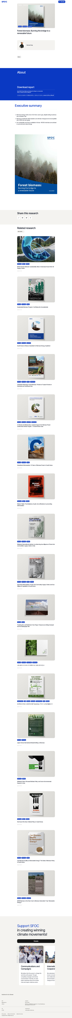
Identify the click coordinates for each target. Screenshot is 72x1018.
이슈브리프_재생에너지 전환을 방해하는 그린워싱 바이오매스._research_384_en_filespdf (35, 95)
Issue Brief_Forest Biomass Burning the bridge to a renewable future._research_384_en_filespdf (30, 92)
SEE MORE (20, 231)
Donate (63, 1)
